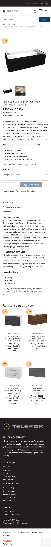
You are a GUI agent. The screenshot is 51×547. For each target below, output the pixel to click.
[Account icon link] (35, 11)
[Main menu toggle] (45, 11)
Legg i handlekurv (31, 184)
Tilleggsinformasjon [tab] (12, 207)
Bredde (6, 169)
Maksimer (6, 535)
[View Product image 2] (20, 91)
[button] (44, 42)
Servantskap (31, 191)
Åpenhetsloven (8, 479)
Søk (44, 19)
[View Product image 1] (8, 91)
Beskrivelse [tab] (8, 202)
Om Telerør (7, 467)
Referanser (7, 470)
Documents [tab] (8, 211)
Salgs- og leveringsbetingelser (14, 476)
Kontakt (5, 473)
